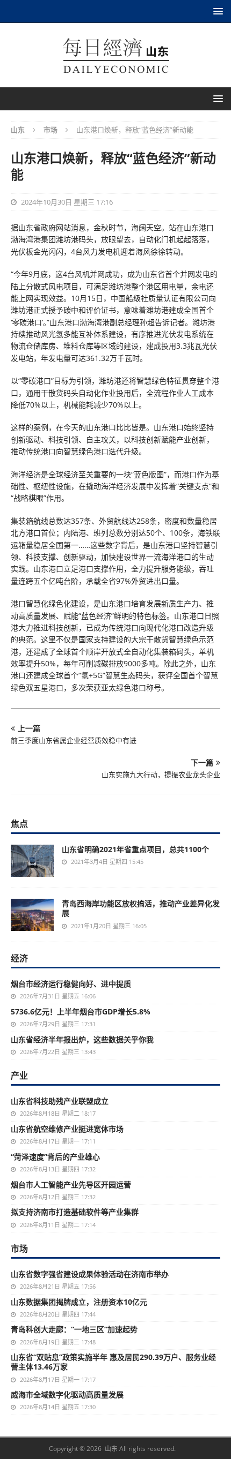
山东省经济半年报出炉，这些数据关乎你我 (82, 1039)
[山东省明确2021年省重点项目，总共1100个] (32, 861)
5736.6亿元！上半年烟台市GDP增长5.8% (80, 1011)
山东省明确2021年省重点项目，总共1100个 (135, 849)
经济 (19, 958)
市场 (19, 1248)
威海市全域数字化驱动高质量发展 (67, 1394)
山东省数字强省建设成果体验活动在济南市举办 (90, 1274)
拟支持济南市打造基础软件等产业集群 (75, 1212)
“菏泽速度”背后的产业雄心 (55, 1157)
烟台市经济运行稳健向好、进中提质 (71, 984)
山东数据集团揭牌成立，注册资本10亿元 (79, 1302)
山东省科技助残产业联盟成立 (60, 1101)
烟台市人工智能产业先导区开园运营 (71, 1184)
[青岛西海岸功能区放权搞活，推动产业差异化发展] (32, 915)
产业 (19, 1075)
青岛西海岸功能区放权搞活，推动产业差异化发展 (141, 908)
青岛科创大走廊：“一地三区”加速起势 (74, 1329)
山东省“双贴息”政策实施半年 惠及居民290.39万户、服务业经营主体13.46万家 (113, 1362)
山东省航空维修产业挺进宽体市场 (67, 1129)
